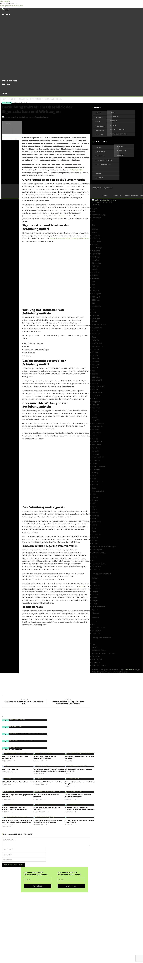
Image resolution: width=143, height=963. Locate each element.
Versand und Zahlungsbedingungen (104, 546)
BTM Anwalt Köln (76, 170)
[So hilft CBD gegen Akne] (18, 766)
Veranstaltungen (117, 129)
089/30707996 (18, 6)
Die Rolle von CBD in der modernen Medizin (47, 782)
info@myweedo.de (6, 6)
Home (4, 99)
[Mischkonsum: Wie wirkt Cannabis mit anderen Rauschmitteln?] (80, 792)
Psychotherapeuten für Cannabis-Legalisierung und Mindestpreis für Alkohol (79, 808)
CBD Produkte (101, 151)
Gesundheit (12, 99)
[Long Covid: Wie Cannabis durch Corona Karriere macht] (18, 754)
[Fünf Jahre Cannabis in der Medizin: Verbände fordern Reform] (80, 817)
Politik (98, 113)
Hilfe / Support (97, 550)
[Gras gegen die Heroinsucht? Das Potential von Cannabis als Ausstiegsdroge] (49, 817)
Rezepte (113, 125)
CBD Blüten (99, 156)
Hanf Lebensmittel (102, 164)
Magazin (7, 1)
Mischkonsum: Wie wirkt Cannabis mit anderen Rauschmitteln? (78, 796)
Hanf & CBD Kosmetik (103, 160)
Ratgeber (113, 121)
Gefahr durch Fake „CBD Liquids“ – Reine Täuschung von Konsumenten (68, 702)
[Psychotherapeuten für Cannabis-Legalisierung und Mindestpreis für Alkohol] (80, 805)
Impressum (121, 151)
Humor (112, 112)
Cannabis (62, 216)
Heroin (81, 586)
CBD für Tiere (100, 169)
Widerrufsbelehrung (98, 553)
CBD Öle (98, 147)
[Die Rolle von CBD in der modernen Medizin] (49, 779)
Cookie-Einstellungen (99, 215)
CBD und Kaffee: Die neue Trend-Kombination (17, 782)
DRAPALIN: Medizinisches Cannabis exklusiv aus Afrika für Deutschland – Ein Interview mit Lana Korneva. (17, 822)
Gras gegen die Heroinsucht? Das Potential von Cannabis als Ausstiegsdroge (47, 821)
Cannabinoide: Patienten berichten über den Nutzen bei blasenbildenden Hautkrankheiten (49, 770)
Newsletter (121, 146)
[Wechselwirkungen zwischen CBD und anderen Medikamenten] (80, 754)
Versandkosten (129, 670)
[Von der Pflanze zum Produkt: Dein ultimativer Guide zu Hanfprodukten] (18, 805)
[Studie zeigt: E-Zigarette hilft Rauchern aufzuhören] (49, 805)
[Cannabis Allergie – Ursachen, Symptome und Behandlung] (18, 792)
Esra (25, 102)
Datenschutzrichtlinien (134, 195)
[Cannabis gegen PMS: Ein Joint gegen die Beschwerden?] (80, 766)
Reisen (97, 121)
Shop (1, 1)
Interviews (114, 116)
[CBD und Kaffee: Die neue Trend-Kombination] (18, 779)
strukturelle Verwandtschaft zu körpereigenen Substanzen (69, 238)
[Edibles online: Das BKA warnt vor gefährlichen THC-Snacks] (49, 754)
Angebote (99, 177)
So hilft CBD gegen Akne (10, 769)
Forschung (99, 130)
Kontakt (94, 543)
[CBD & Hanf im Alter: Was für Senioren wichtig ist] (49, 792)
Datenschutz (96, 218)
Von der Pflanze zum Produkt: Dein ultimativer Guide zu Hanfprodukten (14, 808)
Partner (120, 155)
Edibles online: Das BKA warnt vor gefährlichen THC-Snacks (44, 757)
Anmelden (71, 886)
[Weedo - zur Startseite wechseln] (104, 200)
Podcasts (99, 135)
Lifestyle (99, 117)
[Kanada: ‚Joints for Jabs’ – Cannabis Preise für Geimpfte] (80, 779)
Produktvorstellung (119, 134)
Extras (98, 173)
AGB (93, 212)
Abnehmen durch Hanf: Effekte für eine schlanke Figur (24, 702)
